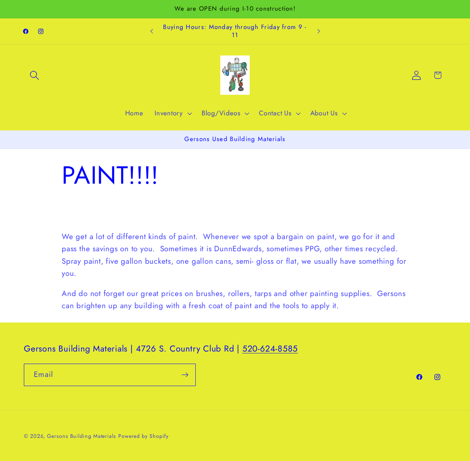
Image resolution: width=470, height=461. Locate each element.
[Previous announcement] (152, 31)
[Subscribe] (184, 375)
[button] (34, 75)
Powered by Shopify (143, 436)
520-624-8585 (270, 348)
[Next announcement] (319, 31)
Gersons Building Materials (81, 436)
